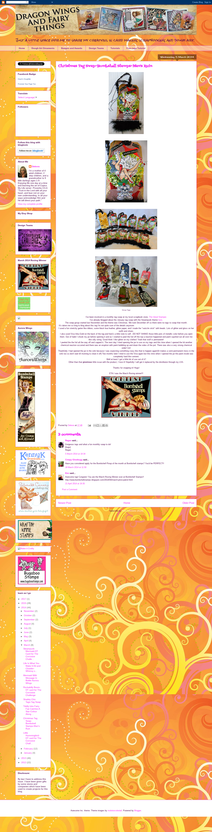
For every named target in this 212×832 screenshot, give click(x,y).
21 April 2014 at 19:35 (75, 483)
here (160, 320)
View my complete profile (30, 204)
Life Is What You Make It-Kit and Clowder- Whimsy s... (32, 667)
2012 (24, 762)
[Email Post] (89, 425)
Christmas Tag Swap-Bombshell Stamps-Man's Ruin (31, 723)
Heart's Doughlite (24, 79)
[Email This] (94, 425)
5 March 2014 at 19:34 (75, 454)
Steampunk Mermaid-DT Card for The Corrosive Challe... (30, 653)
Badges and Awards (71, 48)
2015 (24, 603)
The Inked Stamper (157, 317)
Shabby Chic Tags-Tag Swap (32, 700)
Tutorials (115, 48)
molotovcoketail (115, 810)
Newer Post (64, 503)
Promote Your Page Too (27, 84)
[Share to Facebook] (103, 425)
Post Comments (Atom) (132, 511)
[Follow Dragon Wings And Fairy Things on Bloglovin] (31, 152)
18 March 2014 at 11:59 (75, 467)
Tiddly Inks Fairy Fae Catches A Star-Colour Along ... (31, 710)
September (29, 619)
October (28, 615)
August (27, 623)
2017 (24, 599)
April (26, 640)
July (26, 628)
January (28, 753)
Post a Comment (69, 489)
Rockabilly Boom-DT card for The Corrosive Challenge (32, 691)
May (26, 636)
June (26, 632)
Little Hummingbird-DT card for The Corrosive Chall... (32, 738)
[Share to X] (100, 425)
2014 (24, 607)
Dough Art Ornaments (43, 48)
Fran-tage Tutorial (135, 48)
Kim (67, 473)
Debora (36, 166)
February (29, 748)
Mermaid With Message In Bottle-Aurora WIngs (31, 679)
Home (22, 48)
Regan (68, 440)
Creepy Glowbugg (73, 460)
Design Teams (96, 48)
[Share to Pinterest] (106, 425)
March (27, 645)
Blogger (137, 810)
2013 (24, 758)
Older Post (188, 503)
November (29, 611)
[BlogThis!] (97, 425)
